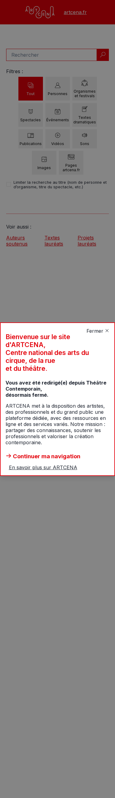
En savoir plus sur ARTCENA (43, 467)
